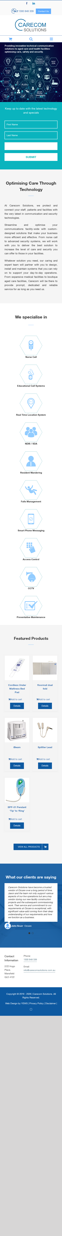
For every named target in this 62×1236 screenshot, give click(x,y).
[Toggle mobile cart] (10, 39)
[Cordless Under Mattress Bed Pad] (17, 668)
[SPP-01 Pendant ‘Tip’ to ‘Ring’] (17, 790)
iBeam (17, 747)
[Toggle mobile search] (31, 39)
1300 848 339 (26, 11)
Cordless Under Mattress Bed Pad (17, 688)
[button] (29, 933)
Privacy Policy (36, 1003)
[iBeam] (17, 730)
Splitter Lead (45, 747)
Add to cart (16, 699)
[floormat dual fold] (45, 668)
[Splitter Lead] (45, 730)
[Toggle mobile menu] (51, 39)
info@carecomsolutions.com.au (39, 970)
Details (17, 706)
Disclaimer (50, 1003)
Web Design (11, 1003)
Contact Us (43, 11)
